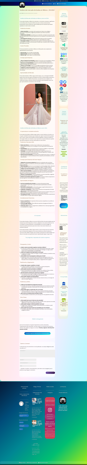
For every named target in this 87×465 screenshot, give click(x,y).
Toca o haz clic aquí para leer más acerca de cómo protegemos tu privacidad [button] (64, 198)
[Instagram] (61, 85)
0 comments (35, 13)
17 (32, 451)
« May (33, 454)
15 (37, 449)
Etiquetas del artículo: (23, 420)
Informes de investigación (22, 426)
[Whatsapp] (64, 56)
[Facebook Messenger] (64, 54)
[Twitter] (66, 54)
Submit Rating (62, 252)
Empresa (21, 422)
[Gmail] (66, 56)
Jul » (36, 454)
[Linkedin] (62, 56)
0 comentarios (34, 417)
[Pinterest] (64, 85)
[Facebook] (62, 54)
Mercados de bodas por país (28, 13)
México (21, 429)
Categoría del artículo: (23, 412)
